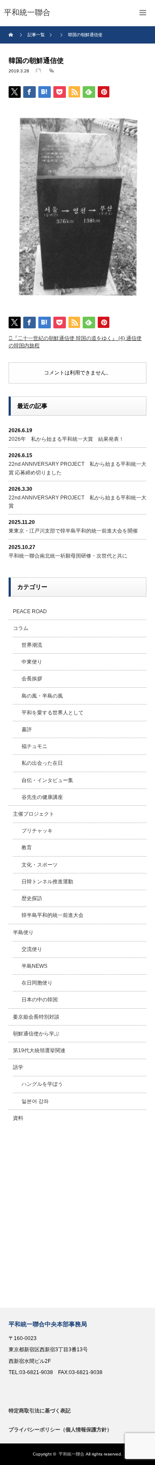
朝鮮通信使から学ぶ (36, 1034)
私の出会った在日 (42, 763)
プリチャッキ (37, 831)
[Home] (12, 34)
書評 (27, 729)
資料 (18, 1118)
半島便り (23, 932)
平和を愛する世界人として (53, 713)
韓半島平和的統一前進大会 (53, 915)
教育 (27, 848)
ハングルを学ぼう (42, 1084)
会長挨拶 (32, 679)
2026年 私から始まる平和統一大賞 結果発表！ (66, 439)
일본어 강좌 (35, 1101)
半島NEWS (34, 966)
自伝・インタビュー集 (47, 780)
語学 (18, 1067)
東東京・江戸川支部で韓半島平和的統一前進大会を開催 (73, 531)
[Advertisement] (77, 1217)
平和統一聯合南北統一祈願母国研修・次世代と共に (68, 556)
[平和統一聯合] (27, 13)
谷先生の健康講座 (42, 797)
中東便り (32, 662)
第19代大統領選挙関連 (39, 1050)
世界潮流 (32, 645)
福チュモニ (34, 746)
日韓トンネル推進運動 (47, 882)
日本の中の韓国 (40, 1000)
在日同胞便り (37, 983)
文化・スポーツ (40, 865)
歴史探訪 (32, 898)
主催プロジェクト (33, 814)
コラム (20, 628)
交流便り (32, 949)
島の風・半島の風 (42, 696)
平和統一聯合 (71, 1454)
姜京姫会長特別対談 (36, 1017)
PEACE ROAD (30, 611)
